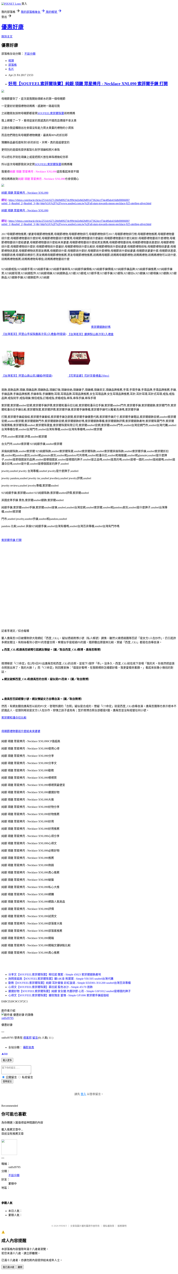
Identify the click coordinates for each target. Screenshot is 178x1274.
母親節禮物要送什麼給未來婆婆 (20, 731)
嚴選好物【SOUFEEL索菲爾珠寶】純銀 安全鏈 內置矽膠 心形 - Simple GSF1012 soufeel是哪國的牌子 (69, 991)
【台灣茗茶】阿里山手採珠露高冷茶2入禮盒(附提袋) (34, 334)
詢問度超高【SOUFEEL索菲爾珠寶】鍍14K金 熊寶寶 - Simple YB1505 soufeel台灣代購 (60, 978)
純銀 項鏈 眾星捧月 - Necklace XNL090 (24, 192)
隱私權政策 (108, 1226)
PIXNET (63, 1226)
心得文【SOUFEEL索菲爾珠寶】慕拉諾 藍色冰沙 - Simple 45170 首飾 (50, 987)
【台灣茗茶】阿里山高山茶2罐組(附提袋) (27, 375)
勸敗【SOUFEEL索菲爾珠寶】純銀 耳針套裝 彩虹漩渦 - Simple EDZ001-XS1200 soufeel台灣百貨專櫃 (69, 982)
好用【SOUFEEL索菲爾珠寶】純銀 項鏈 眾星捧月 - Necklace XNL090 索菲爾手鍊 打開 (88, 83)
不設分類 (29, 53)
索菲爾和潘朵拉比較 (13, 717)
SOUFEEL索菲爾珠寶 (51, 113)
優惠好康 (12, 27)
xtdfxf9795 (7, 1018)
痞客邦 (27, 1037)
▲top (4, 1053)
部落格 (12, 64)
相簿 (11, 60)
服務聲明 (122, 1226)
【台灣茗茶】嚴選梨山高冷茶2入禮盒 (91, 334)
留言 (35, 1037)
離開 (20, 1267)
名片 (11, 69)
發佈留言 (7, 1081)
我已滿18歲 (8, 1267)
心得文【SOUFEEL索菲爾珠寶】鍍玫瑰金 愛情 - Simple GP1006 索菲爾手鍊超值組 (58, 995)
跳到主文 (7, 36)
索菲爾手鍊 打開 (11, 540)
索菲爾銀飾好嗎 (101, 326)
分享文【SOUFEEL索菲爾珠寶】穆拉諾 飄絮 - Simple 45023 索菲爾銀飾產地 (54, 974)
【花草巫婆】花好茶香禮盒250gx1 (88, 375)
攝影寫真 (28, 1047)
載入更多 (7, 1060)
